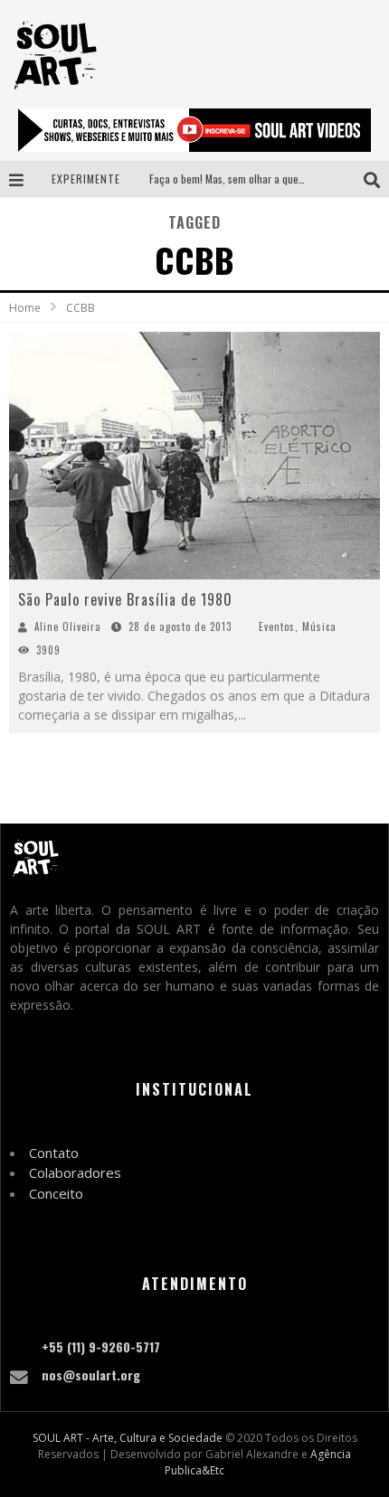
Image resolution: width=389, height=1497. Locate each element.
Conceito (56, 1193)
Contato (54, 1153)
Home (25, 307)
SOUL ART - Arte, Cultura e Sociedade (128, 1437)
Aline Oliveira (67, 626)
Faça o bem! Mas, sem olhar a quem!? (232, 178)
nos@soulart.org (91, 1374)
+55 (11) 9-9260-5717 (101, 1346)
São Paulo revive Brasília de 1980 (125, 599)
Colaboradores (75, 1172)
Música (319, 626)
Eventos (277, 626)
